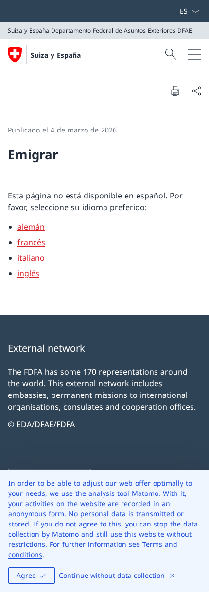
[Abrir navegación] (194, 54)
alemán (31, 226)
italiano (31, 257)
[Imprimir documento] (175, 90)
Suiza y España (56, 55)
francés (31, 242)
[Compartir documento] (196, 90)
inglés (28, 273)
